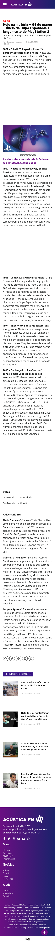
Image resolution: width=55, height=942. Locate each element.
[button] (6, 658)
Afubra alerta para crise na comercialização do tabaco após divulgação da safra (34, 746)
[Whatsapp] (28, 838)
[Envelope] (23, 838)
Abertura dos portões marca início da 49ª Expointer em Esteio (35, 685)
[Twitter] (9, 838)
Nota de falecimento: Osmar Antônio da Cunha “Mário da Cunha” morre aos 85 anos (35, 716)
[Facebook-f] (4, 838)
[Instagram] (14, 838)
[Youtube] (18, 838)
